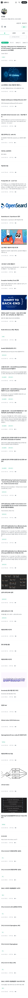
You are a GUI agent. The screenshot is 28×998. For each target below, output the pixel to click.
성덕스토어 (4, 355)
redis (3, 336)
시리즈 (14, 33)
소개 (23, 33)
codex (3, 57)
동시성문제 (4, 377)
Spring (18, 42)
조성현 (3, 16)
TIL (12, 42)
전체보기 (5, 42)
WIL (3, 895)
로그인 (24, 2)
